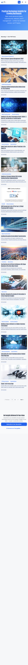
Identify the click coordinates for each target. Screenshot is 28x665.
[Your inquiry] (22, 2)
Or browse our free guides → (14, 428)
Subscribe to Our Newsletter (14, 424)
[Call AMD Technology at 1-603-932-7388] (19, 2)
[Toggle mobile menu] (25, 2)
